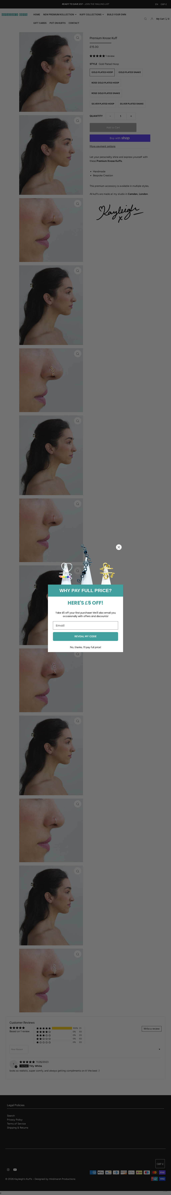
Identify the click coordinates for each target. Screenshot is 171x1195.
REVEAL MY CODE (85, 636)
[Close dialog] (119, 547)
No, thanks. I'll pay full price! (85, 647)
